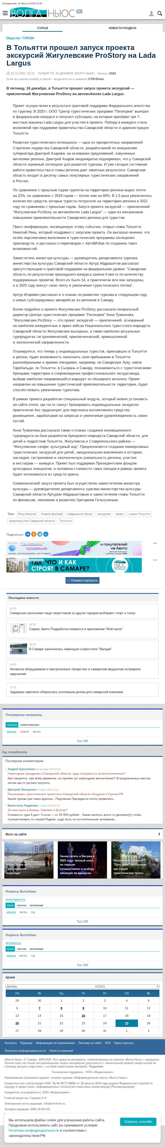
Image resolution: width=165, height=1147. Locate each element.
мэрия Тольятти (139, 514)
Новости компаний (61, 1050)
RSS (108, 1043)
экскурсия (103, 514)
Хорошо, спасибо (138, 1121)
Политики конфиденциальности (34, 1130)
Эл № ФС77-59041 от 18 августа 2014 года (80, 1083)
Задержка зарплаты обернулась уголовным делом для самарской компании (66, 692)
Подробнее (96, 1066)
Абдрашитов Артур (80, 514)
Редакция (26, 1043)
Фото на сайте (16, 834)
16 (83, 1015)
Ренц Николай (27, 514)
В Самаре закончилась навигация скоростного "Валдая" (70, 649)
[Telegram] (39, 534)
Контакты (11, 1043)
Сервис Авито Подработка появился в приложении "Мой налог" (76, 629)
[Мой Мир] (45, 534)
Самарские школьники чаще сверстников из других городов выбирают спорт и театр (72, 613)
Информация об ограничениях (55, 1043)
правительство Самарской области (32, 521)
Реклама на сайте (90, 1043)
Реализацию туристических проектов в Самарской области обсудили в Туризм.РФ (65, 794)
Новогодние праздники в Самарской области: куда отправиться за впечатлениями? (66, 773)
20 (17, 1023)
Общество (13, 38)
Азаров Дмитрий (52, 514)
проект (120, 514)
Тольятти (66, 521)
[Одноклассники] (33, 534)
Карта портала (123, 1043)
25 (126, 1023)
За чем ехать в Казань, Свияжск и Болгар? (37, 810)
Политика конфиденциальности (25, 1050)
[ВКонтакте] (27, 534)
